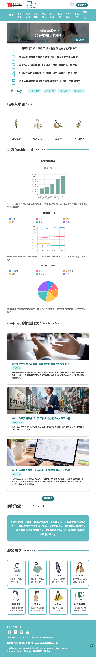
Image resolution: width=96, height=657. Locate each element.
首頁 (11, 15)
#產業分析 (49, 90)
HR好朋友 (68, 15)
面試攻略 (16, 368)
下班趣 (76, 15)
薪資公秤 (39, 637)
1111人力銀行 (22, 637)
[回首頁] (21, 4)
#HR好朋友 (34, 90)
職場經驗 (16, 474)
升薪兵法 (44, 15)
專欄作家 (19, 15)
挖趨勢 (60, 15)
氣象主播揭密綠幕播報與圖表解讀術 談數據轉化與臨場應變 (50, 81)
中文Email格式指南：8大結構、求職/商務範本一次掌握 (48, 65)
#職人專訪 (64, 90)
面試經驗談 (48, 637)
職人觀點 (52, 15)
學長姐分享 (17, 422)
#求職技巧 (79, 90)
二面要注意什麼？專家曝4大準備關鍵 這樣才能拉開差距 (48, 48)
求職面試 (36, 15)
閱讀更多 (48, 498)
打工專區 (32, 637)
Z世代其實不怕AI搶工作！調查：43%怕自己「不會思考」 (49, 73)
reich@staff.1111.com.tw (47, 642)
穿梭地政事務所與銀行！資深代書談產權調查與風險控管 (48, 57)
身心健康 (28, 15)
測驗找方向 (85, 15)
